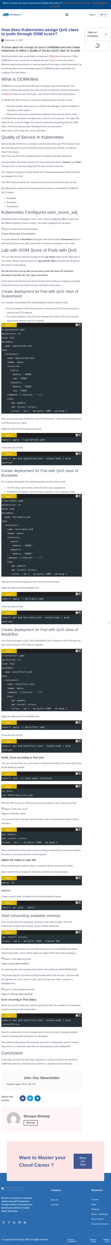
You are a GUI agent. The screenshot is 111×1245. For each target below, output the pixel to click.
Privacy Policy (93, 1240)
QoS (52, 60)
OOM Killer (8, 94)
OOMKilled (53, 56)
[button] (67, 14)
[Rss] (24, 1222)
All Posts (30, 1123)
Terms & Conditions (71, 1240)
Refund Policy (106, 1240)
